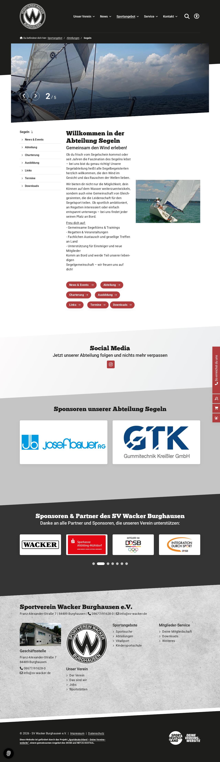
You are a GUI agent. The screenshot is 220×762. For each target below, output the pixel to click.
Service (149, 16)
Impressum (77, 733)
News (104, 16)
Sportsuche (124, 631)
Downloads (120, 304)
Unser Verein (82, 16)
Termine (95, 304)
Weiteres (168, 641)
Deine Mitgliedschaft (177, 631)
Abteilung (109, 285)
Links (72, 304)
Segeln (24, 132)
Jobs (72, 684)
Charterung (76, 294)
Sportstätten (78, 689)
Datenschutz (96, 733)
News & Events (79, 285)
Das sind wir (78, 680)
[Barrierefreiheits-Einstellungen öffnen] (196, 16)
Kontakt (168, 16)
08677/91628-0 (102, 613)
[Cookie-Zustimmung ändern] (8, 753)
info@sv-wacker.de (133, 613)
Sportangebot (126, 16)
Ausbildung (105, 294)
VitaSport (122, 641)
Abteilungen (73, 38)
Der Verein (76, 675)
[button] (93, 563)
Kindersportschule (129, 645)
